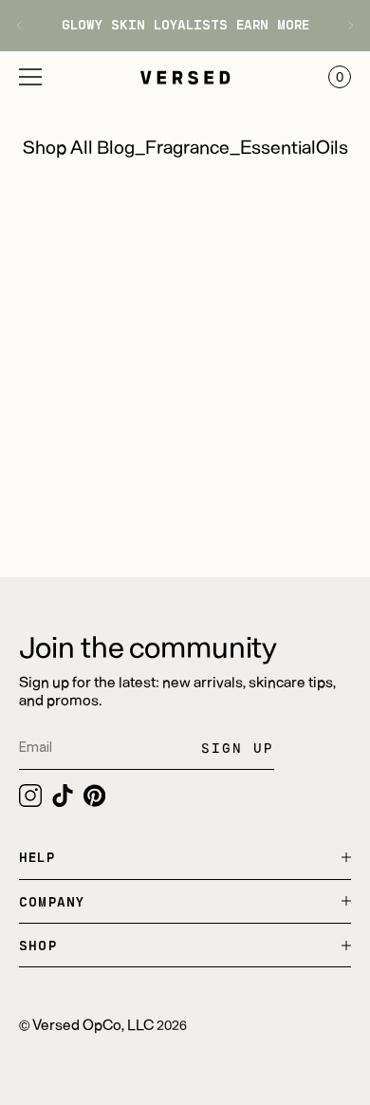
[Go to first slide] (344, 25)
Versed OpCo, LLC (93, 1024)
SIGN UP (237, 748)
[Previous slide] (26, 25)
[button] (30, 77)
